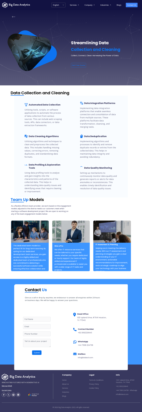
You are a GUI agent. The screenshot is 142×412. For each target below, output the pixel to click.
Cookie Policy (94, 388)
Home (64, 380)
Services (65, 388)
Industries (65, 392)
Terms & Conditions (96, 380)
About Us (65, 384)
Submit (37, 352)
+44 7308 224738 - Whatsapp (126, 390)
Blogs (119, 5)
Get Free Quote (78, 65)
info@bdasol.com (122, 394)
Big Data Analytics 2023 (66, 407)
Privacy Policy (94, 384)
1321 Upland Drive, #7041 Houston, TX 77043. (125, 381)
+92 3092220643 (122, 386)
